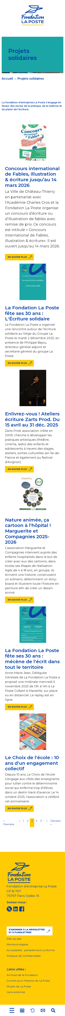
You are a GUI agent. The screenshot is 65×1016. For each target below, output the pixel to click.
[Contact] (43, 1010)
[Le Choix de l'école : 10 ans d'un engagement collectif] (19, 808)
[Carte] (32, 1010)
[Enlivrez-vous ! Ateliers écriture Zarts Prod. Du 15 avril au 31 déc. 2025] (19, 469)
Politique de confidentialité (24, 955)
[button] (12, 1010)
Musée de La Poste (19, 986)
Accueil (7, 78)
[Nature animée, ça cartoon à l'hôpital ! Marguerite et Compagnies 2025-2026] (19, 600)
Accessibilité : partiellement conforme (31, 950)
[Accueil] (32, 15)
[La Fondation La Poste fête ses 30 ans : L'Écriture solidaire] (19, 363)
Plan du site (14, 938)
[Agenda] (22, 1010)
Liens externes (16, 992)
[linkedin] (15, 909)
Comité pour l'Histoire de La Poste (28, 980)
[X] (9, 909)
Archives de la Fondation (22, 975)
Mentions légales (17, 944)
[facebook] (21, 909)
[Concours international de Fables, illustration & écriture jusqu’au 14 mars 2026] (19, 257)
